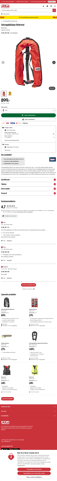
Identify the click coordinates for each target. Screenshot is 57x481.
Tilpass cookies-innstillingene (34, 477)
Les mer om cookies (35, 463)
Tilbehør (3, 184)
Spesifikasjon (5, 179)
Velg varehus (6, 14)
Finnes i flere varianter (7, 391)
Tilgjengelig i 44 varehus (10, 325)
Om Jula (3, 411)
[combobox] (28, 10)
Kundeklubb (4, 415)
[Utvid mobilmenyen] (55, 6)
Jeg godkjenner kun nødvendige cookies (34, 473)
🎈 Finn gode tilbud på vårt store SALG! (28, 17)
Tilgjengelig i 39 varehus (37, 359)
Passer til (4, 193)
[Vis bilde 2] (10, 94)
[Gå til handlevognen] (51, 6)
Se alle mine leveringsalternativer (12, 140)
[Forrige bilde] (3, 62)
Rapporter (9, 240)
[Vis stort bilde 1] (28, 62)
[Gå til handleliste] (47, 6)
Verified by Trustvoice (27, 289)
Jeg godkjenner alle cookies (34, 469)
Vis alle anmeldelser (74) (28, 284)
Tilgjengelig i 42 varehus (10, 359)
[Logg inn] (43, 6)
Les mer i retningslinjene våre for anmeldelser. (23, 211)
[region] (28, 465)
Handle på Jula (5, 406)
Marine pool (4, 27)
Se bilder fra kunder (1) (10, 216)
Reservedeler (5, 189)
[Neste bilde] (54, 62)
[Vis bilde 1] (4, 94)
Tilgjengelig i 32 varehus (37, 325)
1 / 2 (51, 88)
